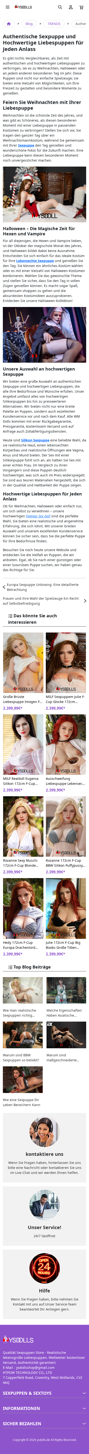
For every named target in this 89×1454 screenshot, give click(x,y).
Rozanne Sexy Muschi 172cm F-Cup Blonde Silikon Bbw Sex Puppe (21, 863)
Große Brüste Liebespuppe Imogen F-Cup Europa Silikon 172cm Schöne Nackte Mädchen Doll (22, 699)
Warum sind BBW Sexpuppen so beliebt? (21, 1057)
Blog (29, 23)
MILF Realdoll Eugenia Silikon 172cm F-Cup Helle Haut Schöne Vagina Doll (20, 781)
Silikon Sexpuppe (35, 440)
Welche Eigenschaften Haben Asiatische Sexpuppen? (64, 1013)
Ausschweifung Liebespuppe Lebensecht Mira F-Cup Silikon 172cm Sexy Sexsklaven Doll (66, 781)
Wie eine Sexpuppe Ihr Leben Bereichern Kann (21, 1102)
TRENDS (54, 23)
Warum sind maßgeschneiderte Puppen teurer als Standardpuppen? (62, 1058)
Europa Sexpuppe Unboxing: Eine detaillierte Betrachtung (43, 587)
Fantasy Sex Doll (38, 516)
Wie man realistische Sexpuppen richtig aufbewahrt (19, 1013)
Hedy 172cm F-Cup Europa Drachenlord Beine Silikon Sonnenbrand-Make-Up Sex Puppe (21, 945)
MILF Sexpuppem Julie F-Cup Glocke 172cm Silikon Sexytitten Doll (65, 699)
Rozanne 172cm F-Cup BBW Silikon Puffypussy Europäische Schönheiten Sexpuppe (64, 863)
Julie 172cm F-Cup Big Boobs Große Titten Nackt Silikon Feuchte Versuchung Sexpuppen (65, 945)
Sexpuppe (26, 145)
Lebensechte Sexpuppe (35, 260)
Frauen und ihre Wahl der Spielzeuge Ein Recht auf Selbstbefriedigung (41, 601)
